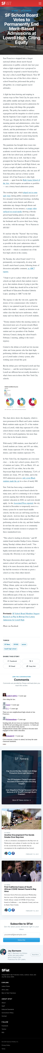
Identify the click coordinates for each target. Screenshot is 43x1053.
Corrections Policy (7, 1013)
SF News (15, 11)
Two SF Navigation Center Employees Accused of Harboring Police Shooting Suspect (21, 781)
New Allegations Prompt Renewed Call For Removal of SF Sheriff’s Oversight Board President (21, 792)
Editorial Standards (8, 1009)
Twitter (4, 1029)
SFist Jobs (5, 989)
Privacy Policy (6, 1045)
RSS (3, 1032)
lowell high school (10, 649)
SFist (5, 970)
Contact (4, 1016)
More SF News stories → (21, 800)
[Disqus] (21, 718)
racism (24, 644)
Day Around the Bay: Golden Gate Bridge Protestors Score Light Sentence (21, 772)
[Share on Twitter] (9, 853)
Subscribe (21, 940)
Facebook (5, 1026)
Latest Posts (6, 986)
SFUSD (16, 644)
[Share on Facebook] (13, 853)
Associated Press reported (23, 503)
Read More (35, 954)
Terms (3, 1049)
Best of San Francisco (9, 993)
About (4, 1003)
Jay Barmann (26, 11)
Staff (3, 1006)
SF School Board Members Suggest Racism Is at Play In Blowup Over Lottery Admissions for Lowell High (21, 616)
